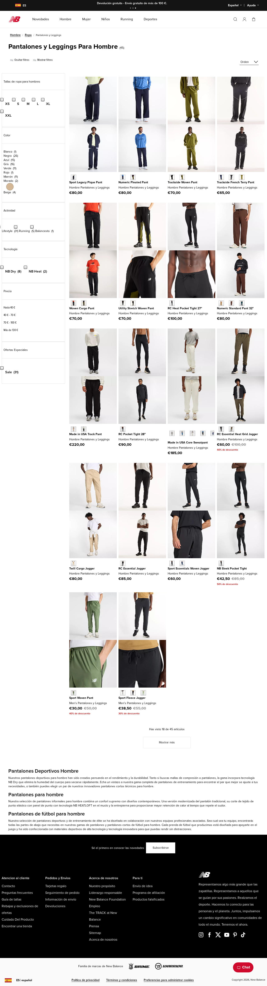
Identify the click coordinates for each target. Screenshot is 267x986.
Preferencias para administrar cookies (169, 980)
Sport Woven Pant (81, 698)
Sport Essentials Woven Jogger (188, 568)
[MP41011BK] (172, 563)
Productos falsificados (148, 899)
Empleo (94, 906)
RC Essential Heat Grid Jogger (237, 434)
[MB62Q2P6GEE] (133, 303)
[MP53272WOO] (231, 429)
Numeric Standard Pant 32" (235, 308)
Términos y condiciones (121, 980)
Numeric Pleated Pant (133, 182)
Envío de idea (142, 886)
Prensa (94, 926)
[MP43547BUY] (213, 433)
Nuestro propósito (102, 886)
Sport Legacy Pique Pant (85, 182)
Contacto (8, 886)
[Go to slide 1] (131, 8)
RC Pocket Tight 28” (132, 434)
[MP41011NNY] (182, 563)
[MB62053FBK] (231, 177)
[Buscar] (235, 19)
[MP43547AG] (172, 433)
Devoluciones (55, 906)
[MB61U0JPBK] (83, 429)
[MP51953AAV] (241, 303)
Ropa (28, 35)
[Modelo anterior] (170, 428)
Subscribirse (161, 848)
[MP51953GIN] (221, 303)
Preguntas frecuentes (17, 893)
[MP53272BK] (221, 429)
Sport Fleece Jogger (131, 698)
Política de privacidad (85, 980)
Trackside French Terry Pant (235, 182)
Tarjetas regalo (55, 886)
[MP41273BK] (221, 563)
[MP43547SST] (192, 433)
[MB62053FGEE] (241, 177)
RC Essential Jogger (132, 568)
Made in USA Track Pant (85, 434)
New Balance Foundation (107, 899)
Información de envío (60, 899)
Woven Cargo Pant (81, 308)
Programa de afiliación (149, 893)
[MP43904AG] (122, 692)
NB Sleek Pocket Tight (232, 568)
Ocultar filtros (21, 60)
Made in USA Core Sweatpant (188, 442)
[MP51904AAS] (73, 692)
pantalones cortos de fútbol (125, 825)
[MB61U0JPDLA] (73, 429)
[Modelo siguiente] (170, 439)
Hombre (15, 35)
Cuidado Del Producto (18, 919)
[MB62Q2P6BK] (122, 303)
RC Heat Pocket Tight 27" (185, 308)
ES (24, 980)
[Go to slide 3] (136, 8)
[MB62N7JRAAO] (133, 177)
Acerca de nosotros (103, 940)
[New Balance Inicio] (16, 19)
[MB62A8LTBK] (172, 177)
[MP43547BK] (202, 433)
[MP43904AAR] (143, 692)
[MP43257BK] (172, 303)
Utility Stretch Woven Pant (136, 308)
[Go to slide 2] (133, 8)
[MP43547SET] (182, 433)
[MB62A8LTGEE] (182, 177)
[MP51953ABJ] (231, 303)
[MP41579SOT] (73, 563)
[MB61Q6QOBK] (122, 563)
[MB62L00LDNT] (73, 177)
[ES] (15, 5)
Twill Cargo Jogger (81, 568)
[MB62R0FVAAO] (83, 303)
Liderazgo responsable (105, 893)
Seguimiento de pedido (62, 893)
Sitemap (95, 933)
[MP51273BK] (122, 429)
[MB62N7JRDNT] (122, 177)
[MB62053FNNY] (221, 177)
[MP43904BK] (133, 692)
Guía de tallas (11, 899)
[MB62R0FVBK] (73, 303)
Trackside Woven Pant (182, 182)
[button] (244, 19)
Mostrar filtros (45, 60)
